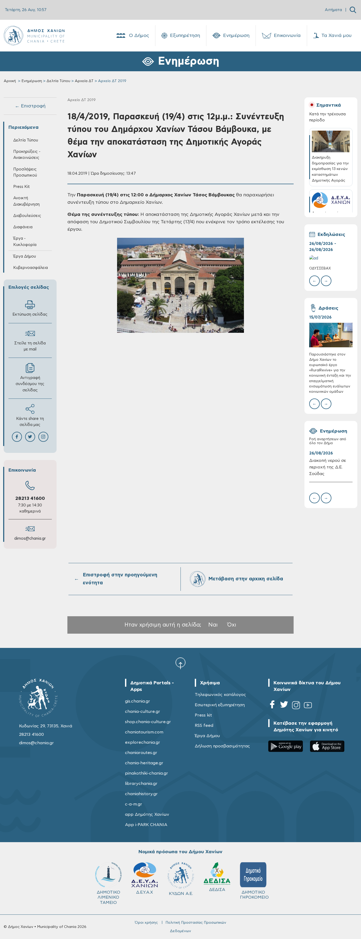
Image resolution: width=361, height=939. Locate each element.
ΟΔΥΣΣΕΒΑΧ (320, 268)
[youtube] (308, 706)
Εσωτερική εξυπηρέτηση (220, 705)
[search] (353, 10)
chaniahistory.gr (141, 794)
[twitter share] (30, 437)
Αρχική (10, 81)
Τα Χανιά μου (336, 35)
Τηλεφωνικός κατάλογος (220, 695)
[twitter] (284, 706)
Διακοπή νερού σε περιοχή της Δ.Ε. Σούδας (327, 467)
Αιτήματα (333, 10)
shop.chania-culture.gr (148, 722)
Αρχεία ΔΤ (84, 81)
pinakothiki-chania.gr (146, 773)
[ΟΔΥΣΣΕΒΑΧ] (331, 258)
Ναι (213, 625)
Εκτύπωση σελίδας (30, 314)
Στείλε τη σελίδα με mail (30, 346)
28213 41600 (30, 498)
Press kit (203, 715)
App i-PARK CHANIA (146, 825)
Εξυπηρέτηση (185, 35)
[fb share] (17, 437)
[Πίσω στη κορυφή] (180, 663)
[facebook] (272, 706)
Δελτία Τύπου (58, 81)
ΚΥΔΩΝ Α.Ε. (181, 893)
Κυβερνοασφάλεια (30, 268)
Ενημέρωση (236, 35)
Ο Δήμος (139, 35)
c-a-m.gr (133, 804)
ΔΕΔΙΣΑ (217, 890)
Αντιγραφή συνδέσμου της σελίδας (30, 384)
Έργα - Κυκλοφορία (24, 241)
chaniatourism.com (144, 732)
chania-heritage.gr (144, 763)
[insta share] (43, 437)
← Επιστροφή (30, 106)
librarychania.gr (141, 783)
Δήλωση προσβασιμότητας (222, 746)
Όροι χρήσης (146, 922)
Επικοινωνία (287, 35)
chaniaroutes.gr (141, 753)
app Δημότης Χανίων (147, 814)
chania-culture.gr (142, 711)
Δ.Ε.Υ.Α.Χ (144, 892)
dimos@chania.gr (30, 538)
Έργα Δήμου (207, 736)
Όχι (231, 625)
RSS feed (204, 725)
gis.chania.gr (137, 701)
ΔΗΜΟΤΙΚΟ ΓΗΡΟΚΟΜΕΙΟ (254, 894)
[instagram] (296, 706)
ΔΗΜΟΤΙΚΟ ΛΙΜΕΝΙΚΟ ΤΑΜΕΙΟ (108, 897)
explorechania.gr (142, 742)
